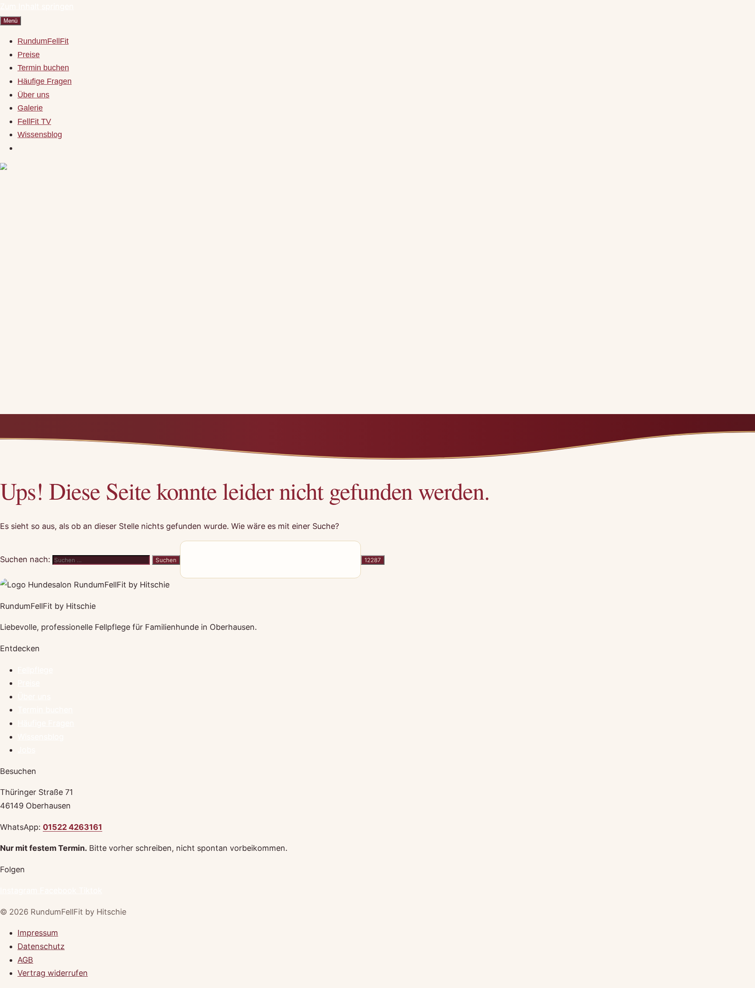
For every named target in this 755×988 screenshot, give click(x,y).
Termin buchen (43, 67)
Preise (28, 54)
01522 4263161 (72, 827)
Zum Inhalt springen (37, 6)
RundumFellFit (43, 41)
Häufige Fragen (44, 81)
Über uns (33, 94)
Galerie (30, 108)
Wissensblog (39, 134)
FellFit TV (34, 121)
